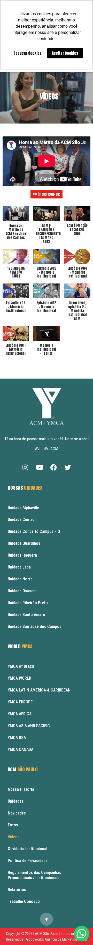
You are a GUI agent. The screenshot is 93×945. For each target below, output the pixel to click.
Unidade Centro (21, 519)
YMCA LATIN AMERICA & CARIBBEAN (39, 690)
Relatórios (17, 889)
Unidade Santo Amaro (26, 614)
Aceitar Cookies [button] (65, 53)
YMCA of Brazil (21, 666)
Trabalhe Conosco (24, 901)
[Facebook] (53, 467)
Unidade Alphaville (23, 507)
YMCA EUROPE (20, 702)
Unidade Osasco (22, 590)
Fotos (13, 825)
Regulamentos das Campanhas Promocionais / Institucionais (34, 875)
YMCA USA (17, 737)
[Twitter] (67, 467)
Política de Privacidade (28, 860)
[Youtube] (39, 467)
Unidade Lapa (19, 567)
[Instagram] (25, 467)
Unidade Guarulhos (24, 543)
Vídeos (49, 96)
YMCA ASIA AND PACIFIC (29, 725)
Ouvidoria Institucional (27, 848)
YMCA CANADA (20, 749)
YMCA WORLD (19, 678)
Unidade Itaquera (22, 555)
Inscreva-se (49, 194)
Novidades (17, 813)
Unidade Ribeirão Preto (28, 602)
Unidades (16, 801)
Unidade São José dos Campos (34, 626)
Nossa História (21, 789)
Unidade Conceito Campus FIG (34, 531)
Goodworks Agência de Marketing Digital (56, 939)
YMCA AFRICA (20, 713)
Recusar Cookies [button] (27, 53)
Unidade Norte (20, 579)
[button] (16, 225)
